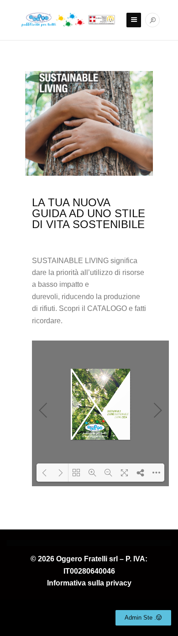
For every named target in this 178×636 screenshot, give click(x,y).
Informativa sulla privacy (89, 583)
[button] (143, 618)
